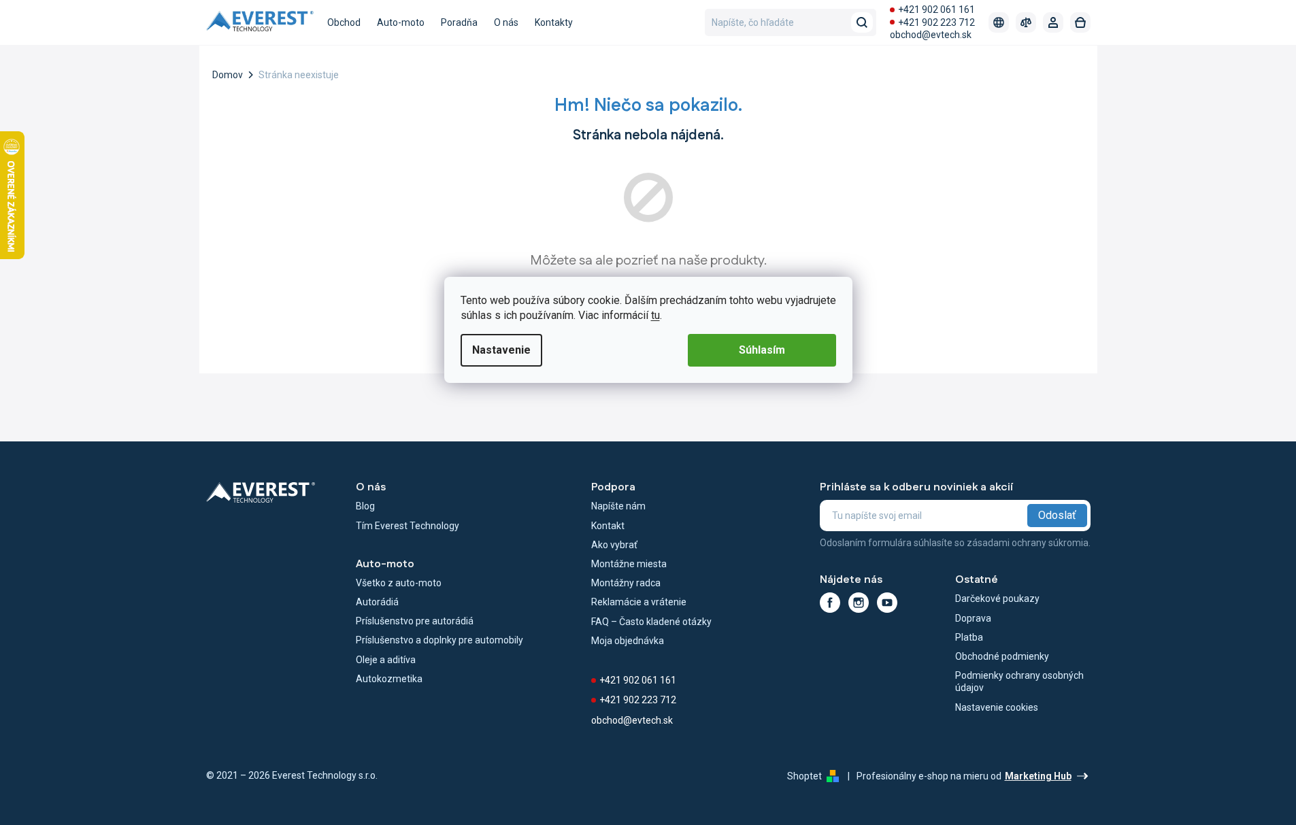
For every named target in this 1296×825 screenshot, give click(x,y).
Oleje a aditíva (386, 659)
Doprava (973, 618)
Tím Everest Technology (407, 525)
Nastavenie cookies (996, 707)
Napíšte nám (618, 506)
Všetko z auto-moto (399, 582)
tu (655, 315)
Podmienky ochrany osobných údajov (1019, 681)
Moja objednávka (627, 640)
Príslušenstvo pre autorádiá (414, 621)
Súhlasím (762, 349)
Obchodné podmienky (1002, 656)
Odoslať (1057, 515)
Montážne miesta (629, 563)
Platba (969, 637)
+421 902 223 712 (936, 22)
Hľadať (862, 22)
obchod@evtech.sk (930, 34)
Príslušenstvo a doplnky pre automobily (439, 640)
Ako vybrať (614, 544)
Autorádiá (377, 601)
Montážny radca (626, 582)
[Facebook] (830, 602)
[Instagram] (858, 602)
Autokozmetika (389, 678)
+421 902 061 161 (936, 9)
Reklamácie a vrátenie (638, 601)
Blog (365, 506)
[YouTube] (887, 602)
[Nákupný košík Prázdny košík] (1080, 22)
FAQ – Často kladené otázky (651, 621)
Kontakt (608, 525)
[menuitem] (344, 22)
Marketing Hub (1038, 776)
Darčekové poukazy (997, 598)
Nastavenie (501, 349)
